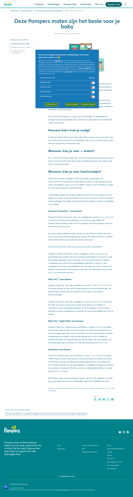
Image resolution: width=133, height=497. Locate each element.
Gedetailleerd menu (67, 476)
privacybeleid (68, 71)
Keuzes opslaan (51, 104)
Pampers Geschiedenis (14, 414)
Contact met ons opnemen (90, 445)
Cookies (109, 452)
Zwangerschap (70, 4)
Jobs (83, 449)
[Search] (125, 4)
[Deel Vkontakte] (104, 399)
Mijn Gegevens (111, 469)
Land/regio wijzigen (113, 465)
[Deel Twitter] (99, 399)
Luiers (59, 445)
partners (57, 60)
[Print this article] (112, 399)
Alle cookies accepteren (88, 104)
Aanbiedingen (53, 4)
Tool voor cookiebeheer (85, 68)
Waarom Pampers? (26, 10)
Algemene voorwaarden (89, 452)
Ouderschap (85, 4)
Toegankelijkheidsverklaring (115, 449)
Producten (39, 4)
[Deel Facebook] (95, 399)
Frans (120, 462)
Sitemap (109, 455)
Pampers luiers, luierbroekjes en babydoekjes (49, 10)
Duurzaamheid (47, 414)
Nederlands (113, 462)
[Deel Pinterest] (108, 399)
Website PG (110, 458)
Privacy (109, 445)
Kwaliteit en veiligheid (32, 414)
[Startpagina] (8, 4)
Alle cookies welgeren (72, 104)
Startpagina (14, 10)
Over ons (99, 4)
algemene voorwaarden (61, 489)
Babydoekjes (61, 449)
